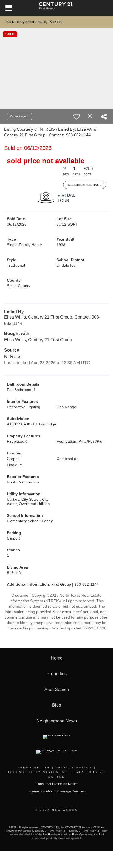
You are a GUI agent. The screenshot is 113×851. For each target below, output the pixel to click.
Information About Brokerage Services (57, 791)
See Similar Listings (84, 184)
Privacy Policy (74, 767)
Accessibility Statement (38, 772)
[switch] (76, 116)
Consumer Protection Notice (57, 784)
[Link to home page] (56, 8)
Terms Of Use (34, 767)
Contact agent (19, 116)
